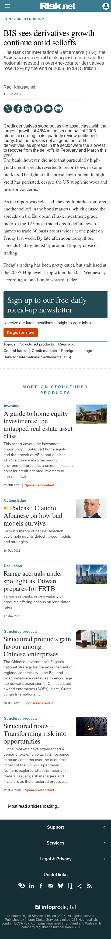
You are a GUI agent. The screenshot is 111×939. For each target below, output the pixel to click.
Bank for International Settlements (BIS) (37, 357)
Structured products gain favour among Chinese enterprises (37, 646)
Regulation (67, 344)
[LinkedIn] (28, 108)
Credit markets (44, 351)
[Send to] (48, 108)
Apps (70, 886)
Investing (11, 406)
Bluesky (60, 886)
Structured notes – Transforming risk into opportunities (35, 733)
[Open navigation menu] (5, 6)
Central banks (15, 351)
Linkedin (31, 886)
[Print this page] (58, 108)
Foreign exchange (76, 351)
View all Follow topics (21, 886)
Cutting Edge (15, 500)
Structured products (24, 19)
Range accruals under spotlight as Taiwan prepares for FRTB (33, 580)
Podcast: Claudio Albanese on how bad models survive (33, 515)
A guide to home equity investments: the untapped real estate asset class (38, 424)
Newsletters (50, 886)
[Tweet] (8, 108)
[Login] (105, 5)
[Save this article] (38, 108)
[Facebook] (17, 108)
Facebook (41, 886)
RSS (89, 886)
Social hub (80, 886)
